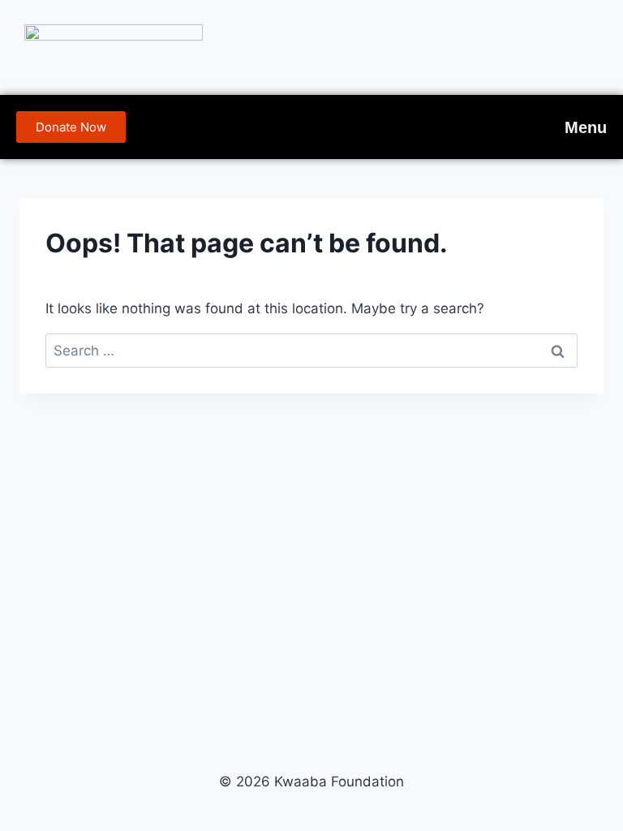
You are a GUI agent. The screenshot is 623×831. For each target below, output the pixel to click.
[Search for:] (311, 350)
